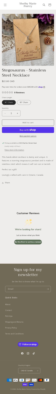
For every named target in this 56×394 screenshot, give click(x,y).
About (7, 304)
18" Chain (24, 102)
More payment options (28, 136)
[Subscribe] (48, 289)
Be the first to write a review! (28, 242)
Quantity (5, 108)
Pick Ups (9, 316)
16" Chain (9, 102)
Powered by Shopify (38, 389)
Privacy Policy (11, 328)
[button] (5, 5)
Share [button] (7, 183)
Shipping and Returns (14, 322)
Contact (8, 310)
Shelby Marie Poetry (24, 389)
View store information (14, 150)
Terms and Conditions (14, 334)
